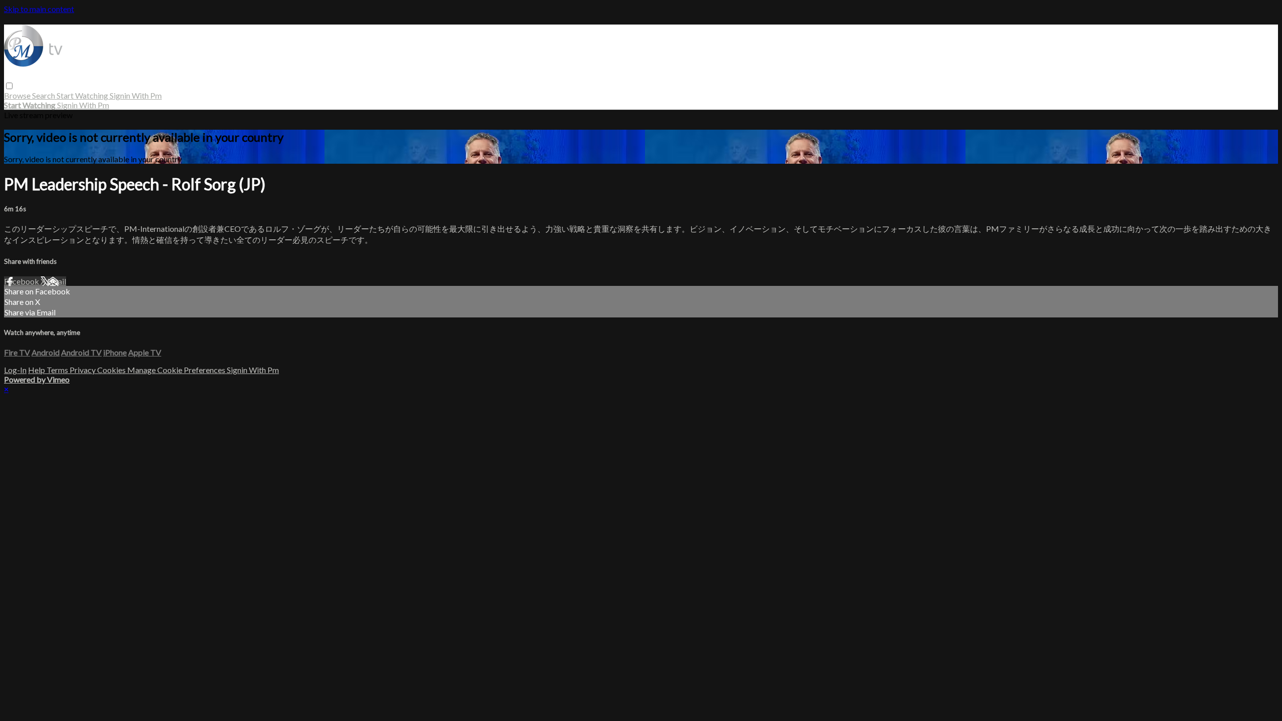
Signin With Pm (136, 95)
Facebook (22, 281)
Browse (18, 95)
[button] (9, 86)
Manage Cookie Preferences (177, 370)
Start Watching (83, 95)
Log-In (15, 370)
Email (56, 281)
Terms (58, 370)
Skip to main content (39, 9)
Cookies (112, 370)
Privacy (83, 370)
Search (44, 95)
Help (37, 370)
